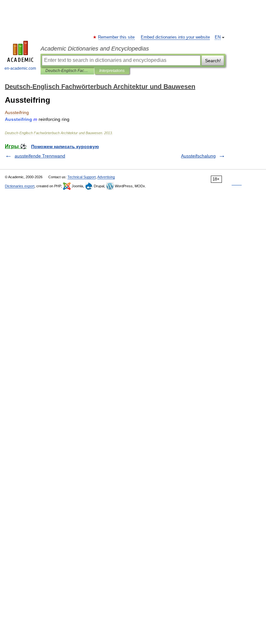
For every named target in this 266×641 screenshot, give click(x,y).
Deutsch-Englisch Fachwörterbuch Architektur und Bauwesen (67, 70)
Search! (213, 60)
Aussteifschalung (198, 155)
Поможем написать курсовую (65, 146)
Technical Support (81, 177)
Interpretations (112, 70)
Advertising (106, 177)
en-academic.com (20, 68)
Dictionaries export (19, 186)
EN (218, 37)
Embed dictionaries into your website (175, 37)
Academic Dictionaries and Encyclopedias (95, 48)
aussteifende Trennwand (40, 155)
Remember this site (117, 37)
